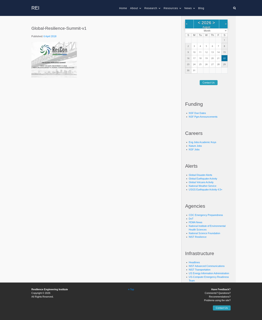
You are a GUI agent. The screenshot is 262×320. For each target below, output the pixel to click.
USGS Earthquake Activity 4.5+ (205, 189)
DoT (191, 218)
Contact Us (209, 82)
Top (131, 289)
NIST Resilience (198, 237)
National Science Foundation (204, 233)
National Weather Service (202, 186)
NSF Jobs (194, 149)
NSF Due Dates (197, 113)
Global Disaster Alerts (200, 175)
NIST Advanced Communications (207, 266)
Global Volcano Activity (201, 182)
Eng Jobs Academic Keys (202, 142)
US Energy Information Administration (209, 273)
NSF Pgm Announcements (203, 116)
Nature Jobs (195, 146)
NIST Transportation (199, 269)
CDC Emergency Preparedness (206, 215)
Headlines (194, 262)
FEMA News (195, 222)
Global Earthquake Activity (203, 178)
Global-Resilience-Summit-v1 (59, 28)
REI (35, 8)
